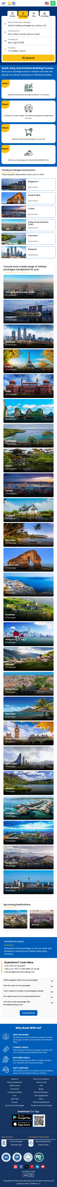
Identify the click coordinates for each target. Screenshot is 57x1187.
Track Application (41, 1095)
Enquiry (15, 1102)
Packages (23, 16)
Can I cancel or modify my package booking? (24, 991)
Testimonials (14, 1085)
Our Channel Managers (14, 1105)
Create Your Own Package (41, 1105)
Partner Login (43, 1145)
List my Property (16, 1141)
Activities (45, 16)
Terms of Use (41, 1082)
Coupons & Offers (15, 1092)
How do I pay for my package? (17, 985)
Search (30, 58)
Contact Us (14, 1089)
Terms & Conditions (41, 1079)
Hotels (12, 16)
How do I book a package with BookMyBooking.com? (17, 1003)
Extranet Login (16, 1145)
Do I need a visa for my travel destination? (22, 996)
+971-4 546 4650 (22, 968)
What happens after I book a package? (21, 980)
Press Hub (15, 1099)
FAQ (41, 1085)
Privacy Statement (14, 1082)
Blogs (41, 1089)
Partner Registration (43, 1141)
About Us (14, 1079)
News (41, 1099)
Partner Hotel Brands (41, 1102)
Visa (34, 16)
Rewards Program (41, 1092)
